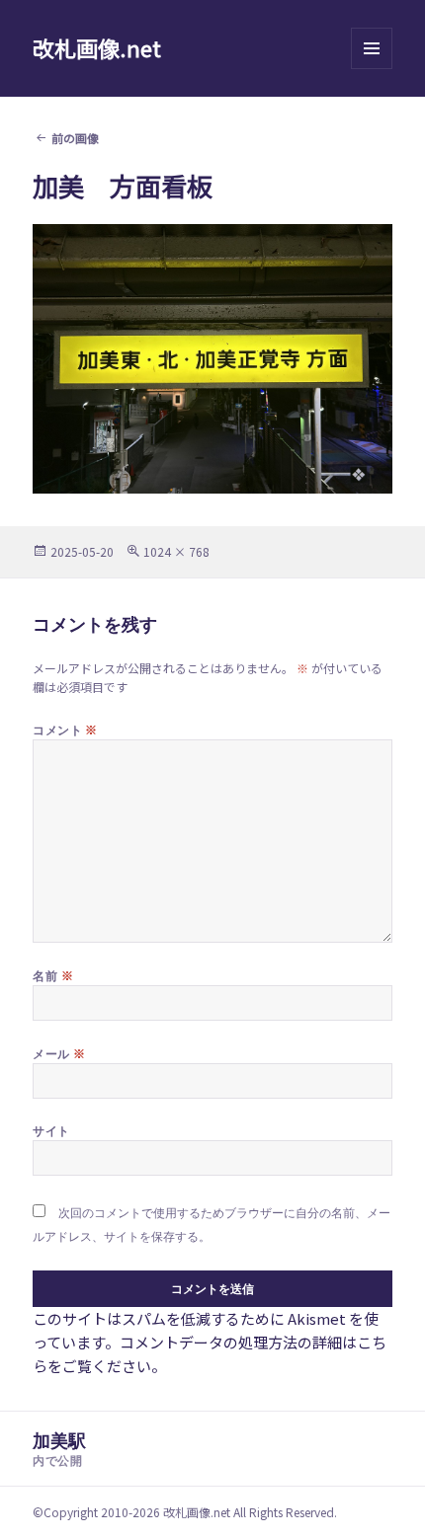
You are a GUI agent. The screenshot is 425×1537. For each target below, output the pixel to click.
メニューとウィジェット (371, 68)
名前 (53, 975)
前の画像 (75, 137)
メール (59, 1053)
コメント (65, 729)
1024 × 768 (176, 551)
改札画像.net (97, 47)
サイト (51, 1130)
